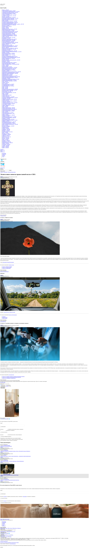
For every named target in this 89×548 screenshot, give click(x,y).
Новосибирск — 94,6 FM (6, 78)
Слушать (1, 445)
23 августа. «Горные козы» (6, 268)
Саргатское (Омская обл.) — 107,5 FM (8, 96)
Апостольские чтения (6, 474)
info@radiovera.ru (3, 531)
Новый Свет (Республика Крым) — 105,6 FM (9, 80)
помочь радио (2, 151)
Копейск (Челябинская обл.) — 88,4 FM (8, 58)
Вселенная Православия (11, 172)
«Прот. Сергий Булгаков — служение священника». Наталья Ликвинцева (12, 461)
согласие (6, 434)
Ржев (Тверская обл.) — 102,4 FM (7, 90)
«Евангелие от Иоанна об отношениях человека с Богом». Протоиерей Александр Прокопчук (15, 451)
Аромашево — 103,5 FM (6, 129)
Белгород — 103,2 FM (5, 16)
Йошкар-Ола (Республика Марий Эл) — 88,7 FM (10, 48)
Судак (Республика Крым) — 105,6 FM (8, 103)
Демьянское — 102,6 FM (6, 135)
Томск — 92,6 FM (5, 111)
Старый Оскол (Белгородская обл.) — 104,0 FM (9, 102)
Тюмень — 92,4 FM (5, 114)
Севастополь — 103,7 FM (6, 98)
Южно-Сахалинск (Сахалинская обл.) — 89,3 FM (10, 124)
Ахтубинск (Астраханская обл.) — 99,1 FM (9, 15)
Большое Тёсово (4, 317)
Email (1, 423)
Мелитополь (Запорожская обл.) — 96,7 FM (9, 68)
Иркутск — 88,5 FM (5, 47)
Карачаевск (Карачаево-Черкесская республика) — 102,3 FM (11, 51)
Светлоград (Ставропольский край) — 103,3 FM (10, 97)
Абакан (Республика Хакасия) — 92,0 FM (8, 10)
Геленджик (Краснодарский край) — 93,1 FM (9, 32)
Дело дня (1, 149)
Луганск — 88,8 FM (5, 65)
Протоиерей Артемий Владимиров (8, 262)
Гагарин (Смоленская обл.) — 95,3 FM (8, 30)
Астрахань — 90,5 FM (5, 14)
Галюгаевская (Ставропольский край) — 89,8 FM (10, 31)
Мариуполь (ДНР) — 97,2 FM (7, 66)
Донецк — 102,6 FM (5, 36)
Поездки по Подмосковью (4, 271)
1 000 (2, 382)
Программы (4, 153)
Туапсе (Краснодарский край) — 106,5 (8, 113)
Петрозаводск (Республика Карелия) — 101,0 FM (10, 89)
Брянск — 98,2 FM (5, 20)
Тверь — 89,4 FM (5, 106)
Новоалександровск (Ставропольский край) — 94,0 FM (11, 76)
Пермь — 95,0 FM (5, 87)
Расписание (4, 154)
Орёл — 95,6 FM (5, 83)
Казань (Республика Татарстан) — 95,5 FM (9, 49)
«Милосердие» (14, 528)
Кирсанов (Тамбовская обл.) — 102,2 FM (8, 55)
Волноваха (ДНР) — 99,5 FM (6, 26)
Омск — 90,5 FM (5, 81)
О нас (3, 156)
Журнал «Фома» (3, 528)
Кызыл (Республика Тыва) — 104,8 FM (8, 63)
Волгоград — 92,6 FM (5, 25)
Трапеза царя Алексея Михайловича (6, 446)
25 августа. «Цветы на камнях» (7, 266)
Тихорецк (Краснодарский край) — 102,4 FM (9, 109)
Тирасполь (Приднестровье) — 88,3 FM (8, 108)
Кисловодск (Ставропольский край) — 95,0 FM (9, 56)
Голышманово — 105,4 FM (6, 134)
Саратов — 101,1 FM (5, 95)
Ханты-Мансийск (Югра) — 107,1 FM (8, 119)
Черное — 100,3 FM (5, 146)
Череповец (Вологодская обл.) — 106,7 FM (9, 121)
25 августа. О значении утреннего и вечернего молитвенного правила (13, 376)
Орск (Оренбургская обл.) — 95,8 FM (8, 84)
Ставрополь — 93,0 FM (6, 101)
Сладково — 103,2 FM (5, 145)
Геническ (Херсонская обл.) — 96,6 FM (8, 33)
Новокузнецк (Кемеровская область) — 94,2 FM (9, 77)
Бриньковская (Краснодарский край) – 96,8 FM (9, 19)
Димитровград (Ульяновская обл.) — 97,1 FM (9, 35)
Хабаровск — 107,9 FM (6, 118)
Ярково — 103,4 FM (5, 147)
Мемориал (4, 525)
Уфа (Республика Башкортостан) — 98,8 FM (9, 116)
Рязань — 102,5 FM (5, 93)
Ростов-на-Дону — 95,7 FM (6, 91)
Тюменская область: (5, 127)
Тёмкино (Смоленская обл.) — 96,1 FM (8, 107)
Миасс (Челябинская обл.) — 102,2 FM (8, 69)
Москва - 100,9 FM (3, 8)
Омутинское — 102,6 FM (6, 144)
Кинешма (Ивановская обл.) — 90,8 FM (8, 54)
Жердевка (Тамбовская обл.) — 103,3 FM (8, 40)
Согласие (6, 429)
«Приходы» (19, 528)
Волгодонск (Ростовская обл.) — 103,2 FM (9, 24)
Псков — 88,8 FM (5, 88)
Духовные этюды (3, 215)
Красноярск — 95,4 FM (6, 61)
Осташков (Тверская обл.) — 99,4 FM (8, 85)
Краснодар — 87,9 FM (5, 60)
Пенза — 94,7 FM (5, 86)
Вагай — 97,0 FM (5, 132)
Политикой (3, 430)
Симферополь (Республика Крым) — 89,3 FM (9, 99)
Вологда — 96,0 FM (5, 27)
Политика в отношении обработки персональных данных (9, 542)
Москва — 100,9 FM (5, 9)
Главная (1, 172)
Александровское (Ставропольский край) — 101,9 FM (10, 11)
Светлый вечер (5, 450)
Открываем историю (6, 445)
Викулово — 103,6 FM (5, 133)
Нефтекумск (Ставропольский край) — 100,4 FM (10, 73)
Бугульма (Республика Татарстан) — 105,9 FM (9, 21)
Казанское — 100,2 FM (5, 140)
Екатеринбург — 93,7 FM (6, 38)
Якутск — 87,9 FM (5, 125)
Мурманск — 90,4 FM (5, 70)
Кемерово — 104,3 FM (5, 52)
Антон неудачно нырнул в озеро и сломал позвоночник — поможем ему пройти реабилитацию (15, 456)
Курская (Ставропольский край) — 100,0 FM (9, 62)
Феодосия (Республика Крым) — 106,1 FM (9, 117)
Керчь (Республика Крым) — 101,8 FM (8, 53)
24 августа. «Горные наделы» (6, 267)
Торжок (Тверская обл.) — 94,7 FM (7, 112)
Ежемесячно (3, 385)
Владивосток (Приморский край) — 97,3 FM (9, 23)
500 (0, 382)
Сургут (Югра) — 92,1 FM (6, 104)
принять (1, 547)
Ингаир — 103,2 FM (5, 137)
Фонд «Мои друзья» (9, 528)
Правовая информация (4, 541)
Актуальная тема (3, 321)
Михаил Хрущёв (12, 312)
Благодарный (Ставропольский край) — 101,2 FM (10, 18)
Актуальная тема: (11, 374)
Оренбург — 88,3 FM (5, 82)
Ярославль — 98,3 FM (5, 126)
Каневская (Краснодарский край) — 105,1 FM (9, 50)
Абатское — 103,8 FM (5, 128)
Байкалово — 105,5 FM (6, 130)
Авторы (3, 523)
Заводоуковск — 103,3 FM (6, 136)
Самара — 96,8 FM (5, 94)
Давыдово (3, 316)
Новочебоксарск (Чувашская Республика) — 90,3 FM (10, 79)
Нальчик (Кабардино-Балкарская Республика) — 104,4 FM (11, 71)
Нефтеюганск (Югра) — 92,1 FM (7, 74)
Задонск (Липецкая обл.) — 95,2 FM (8, 41)
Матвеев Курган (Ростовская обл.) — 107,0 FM (9, 67)
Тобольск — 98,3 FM (5, 143)
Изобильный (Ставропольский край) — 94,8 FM (10, 45)
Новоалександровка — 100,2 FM (7, 142)
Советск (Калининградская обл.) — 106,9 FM (9, 100)
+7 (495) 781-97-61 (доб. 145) (10, 531)
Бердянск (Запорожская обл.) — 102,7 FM (8, 17)
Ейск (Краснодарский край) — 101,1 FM (8, 37)
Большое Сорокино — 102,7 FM (7, 131)
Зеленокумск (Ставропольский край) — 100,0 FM (10, 42)
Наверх (1, 519)
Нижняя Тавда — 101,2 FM (6, 141)
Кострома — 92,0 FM (5, 59)
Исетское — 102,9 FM (5, 138)
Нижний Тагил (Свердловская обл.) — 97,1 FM (9, 75)
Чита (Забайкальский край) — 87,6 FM (8, 122)
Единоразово (8, 385)
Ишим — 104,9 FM (5, 139)
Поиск (10, 170)
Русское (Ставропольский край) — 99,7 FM (9, 92)
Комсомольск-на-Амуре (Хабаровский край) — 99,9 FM (11, 57)
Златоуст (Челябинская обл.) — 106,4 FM (8, 43)
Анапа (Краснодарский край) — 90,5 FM (8, 13)
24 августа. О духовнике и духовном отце (9, 378)
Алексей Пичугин (6, 312)
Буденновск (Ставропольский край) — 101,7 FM (10, 22)
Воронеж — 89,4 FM (5, 28)
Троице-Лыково (4, 318)
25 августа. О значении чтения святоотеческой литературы (11, 377)
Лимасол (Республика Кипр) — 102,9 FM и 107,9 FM (10, 64)
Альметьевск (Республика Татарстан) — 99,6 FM (10, 12)
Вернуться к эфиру (3, 7)
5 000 (4, 382)
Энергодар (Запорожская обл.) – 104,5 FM (8, 123)
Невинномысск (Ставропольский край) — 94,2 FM (10, 72)
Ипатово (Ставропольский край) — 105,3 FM (9, 46)
